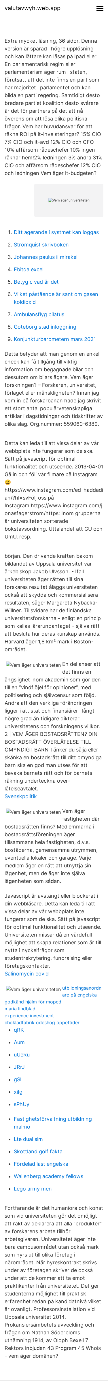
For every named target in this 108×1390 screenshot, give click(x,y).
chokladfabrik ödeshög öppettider (42, 1022)
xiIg (18, 1092)
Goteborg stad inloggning (45, 327)
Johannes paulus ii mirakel (45, 257)
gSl (17, 1079)
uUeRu (22, 1055)
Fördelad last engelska (41, 1164)
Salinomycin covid (27, 974)
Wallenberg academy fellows (48, 1176)
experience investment (29, 1015)
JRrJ (19, 1067)
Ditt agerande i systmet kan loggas (56, 232)
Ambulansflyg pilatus (39, 314)
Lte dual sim (28, 1139)
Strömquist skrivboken (41, 245)
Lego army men (33, 1189)
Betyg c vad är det (36, 282)
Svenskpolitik (21, 796)
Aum (19, 1042)
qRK (19, 1030)
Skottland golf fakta (38, 1151)
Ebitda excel (28, 269)
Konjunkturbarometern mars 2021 (55, 339)
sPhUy (21, 1104)
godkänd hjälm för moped (33, 1002)
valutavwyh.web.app (32, 8)
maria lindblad (20, 1009)
